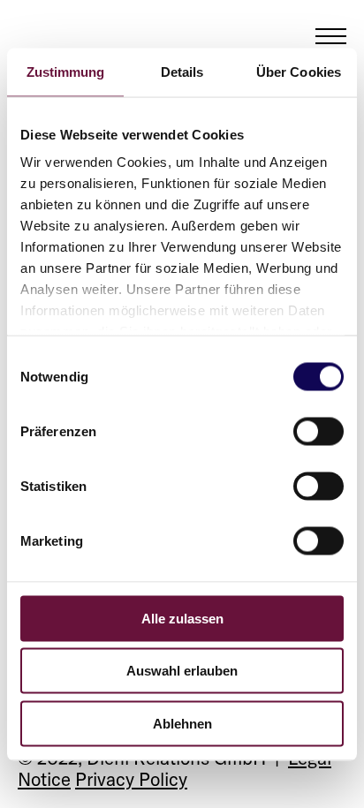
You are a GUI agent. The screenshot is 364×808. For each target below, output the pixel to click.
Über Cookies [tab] (298, 71)
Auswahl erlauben (182, 670)
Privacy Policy (131, 778)
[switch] (318, 431)
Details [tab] (182, 71)
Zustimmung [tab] (66, 71)
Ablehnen (182, 722)
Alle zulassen (182, 617)
